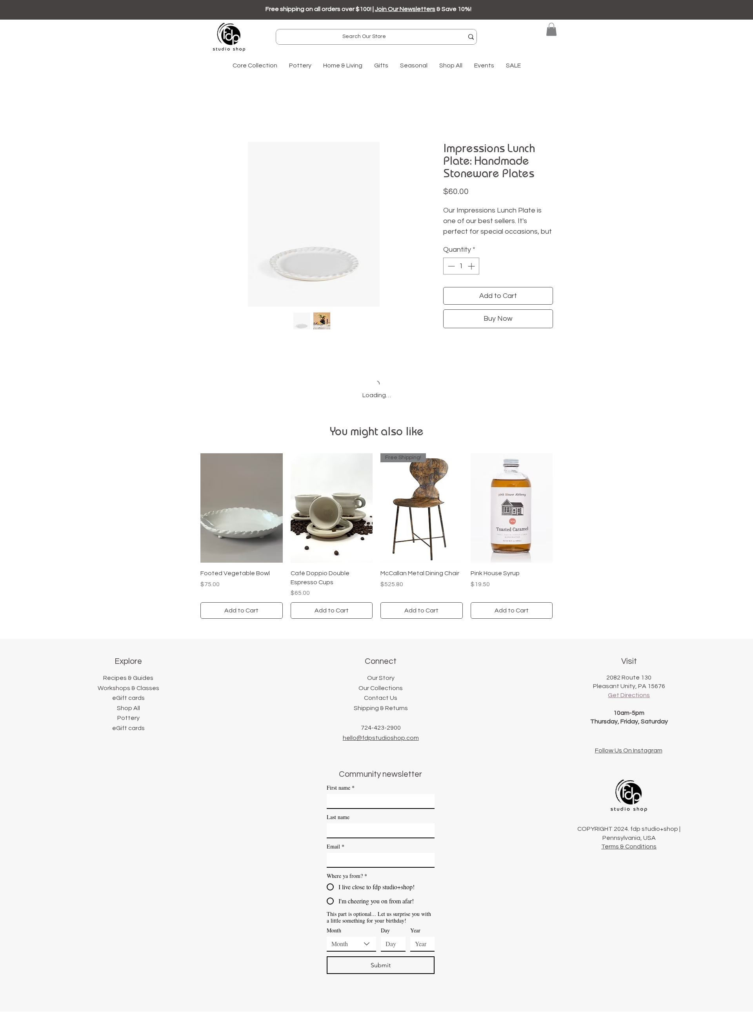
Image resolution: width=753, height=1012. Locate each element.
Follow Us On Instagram (628, 750)
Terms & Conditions (629, 846)
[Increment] (472, 266)
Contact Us (380, 698)
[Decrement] (450, 266)
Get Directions (629, 695)
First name (341, 787)
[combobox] (351, 944)
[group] (376, 536)
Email (335, 846)
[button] (551, 29)
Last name (338, 817)
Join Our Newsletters (405, 9)
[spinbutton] (461, 266)
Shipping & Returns (381, 708)
